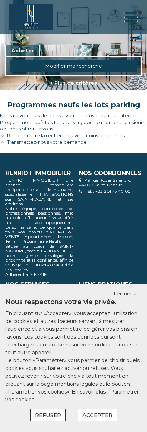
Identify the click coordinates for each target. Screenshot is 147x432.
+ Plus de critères (73, 83)
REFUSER (48, 415)
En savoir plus (89, 392)
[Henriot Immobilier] (31, 17)
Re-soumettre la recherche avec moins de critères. (66, 135)
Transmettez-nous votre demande (47, 142)
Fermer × (124, 293)
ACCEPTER (97, 415)
